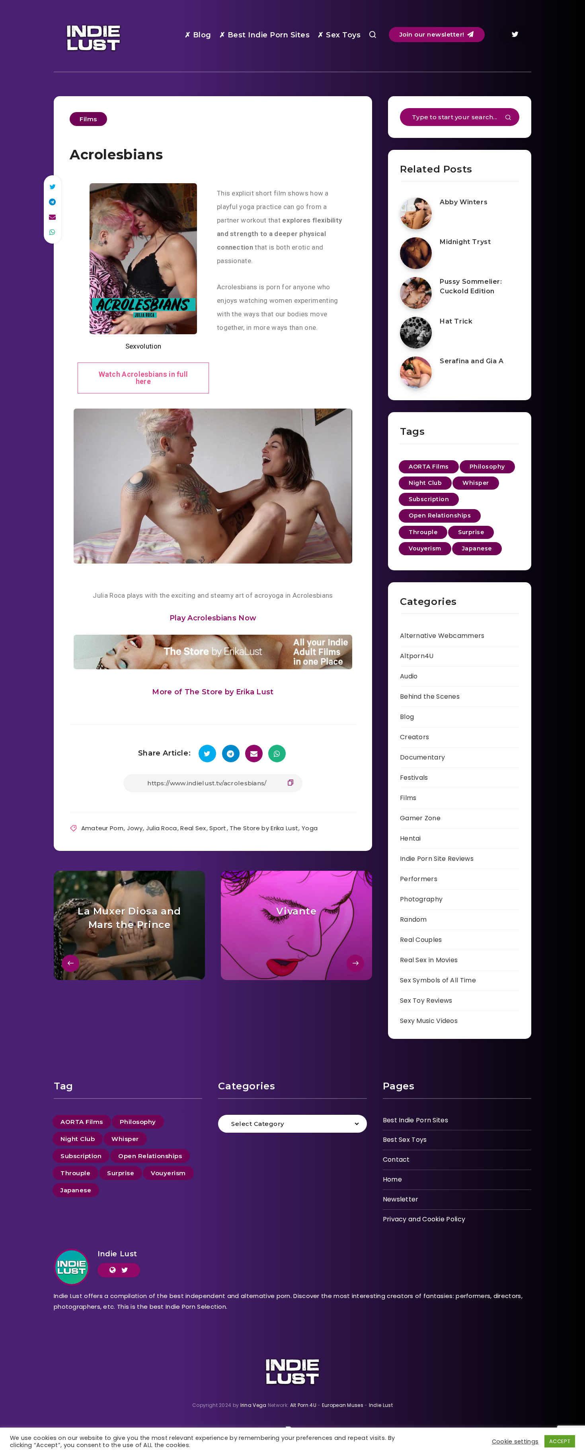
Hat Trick (456, 321)
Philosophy (487, 466)
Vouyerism (425, 548)
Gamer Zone (420, 818)
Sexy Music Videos (429, 1020)
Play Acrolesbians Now (213, 618)
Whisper (475, 482)
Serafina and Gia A (472, 361)
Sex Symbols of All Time (438, 980)
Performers (418, 878)
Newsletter (401, 1199)
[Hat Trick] (416, 333)
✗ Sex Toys (339, 35)
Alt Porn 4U (303, 1405)
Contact (396, 1159)
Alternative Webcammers (442, 635)
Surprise (471, 532)
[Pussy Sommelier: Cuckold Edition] (416, 293)
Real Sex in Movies (429, 960)
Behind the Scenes (430, 696)
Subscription (429, 499)
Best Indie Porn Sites (415, 1120)
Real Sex (193, 828)
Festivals (414, 777)
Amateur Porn (102, 828)
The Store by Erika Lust (264, 828)
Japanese (477, 548)
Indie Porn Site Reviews (437, 858)
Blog (407, 716)
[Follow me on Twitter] (124, 1270)
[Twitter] (515, 34)
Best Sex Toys (405, 1139)
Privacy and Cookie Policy (424, 1219)
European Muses (342, 1405)
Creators (414, 737)
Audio (409, 676)
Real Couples (421, 939)
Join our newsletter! (433, 34)
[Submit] (508, 118)
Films (88, 119)
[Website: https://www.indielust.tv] (112, 1270)
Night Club (425, 482)
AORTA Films (429, 466)
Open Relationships (440, 515)
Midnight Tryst (465, 242)
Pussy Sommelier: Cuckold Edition (471, 286)
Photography (421, 899)
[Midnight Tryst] (416, 253)
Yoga (310, 828)
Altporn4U (417, 656)
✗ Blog (198, 35)
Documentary (422, 757)
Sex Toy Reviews (426, 1000)
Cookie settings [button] (515, 1441)
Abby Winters (464, 202)
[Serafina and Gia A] (416, 372)
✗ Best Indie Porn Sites (264, 35)
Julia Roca (161, 828)
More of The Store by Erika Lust (212, 692)
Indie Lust (117, 1254)
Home (392, 1179)
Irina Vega (253, 1405)
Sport (217, 828)
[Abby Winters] (416, 213)
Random (413, 919)
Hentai (410, 838)
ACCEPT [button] (559, 1441)
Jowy (134, 828)
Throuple (423, 532)
